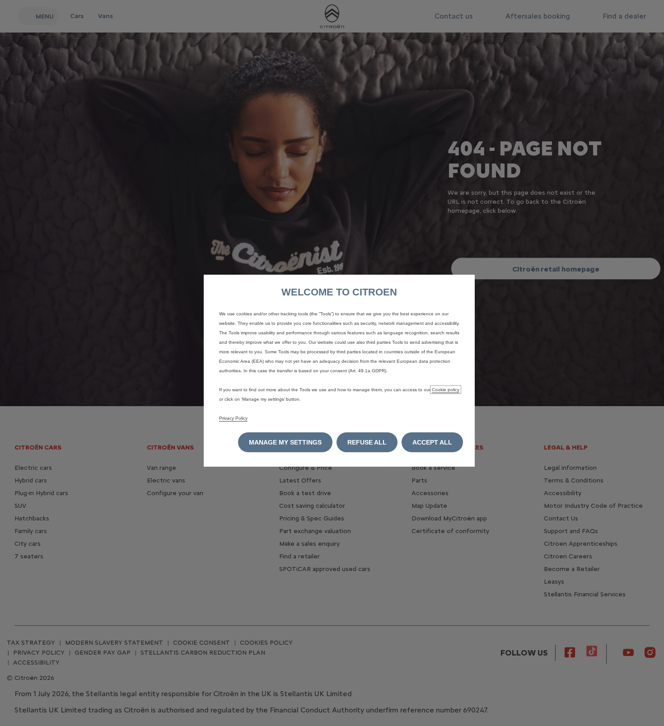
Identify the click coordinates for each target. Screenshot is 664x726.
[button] (285, 442)
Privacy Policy (233, 418)
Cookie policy (445, 389)
